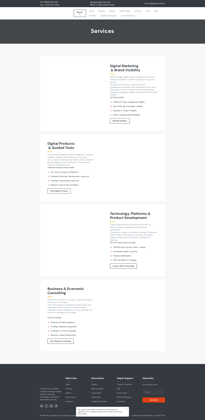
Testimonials (96, 393)
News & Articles (97, 389)
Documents (121, 401)
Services (101, 11)
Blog (155, 11)
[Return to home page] (43, 13)
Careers (94, 384)
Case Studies (125, 11)
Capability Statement (108, 16)
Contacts (137, 11)
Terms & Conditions (124, 384)
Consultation (96, 397)
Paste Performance (124, 397)
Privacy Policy (122, 393)
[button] (80, 13)
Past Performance (128, 16)
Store (148, 11)
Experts (112, 11)
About (91, 11)
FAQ (118, 389)
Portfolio (92, 16)
